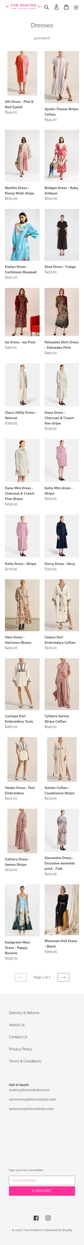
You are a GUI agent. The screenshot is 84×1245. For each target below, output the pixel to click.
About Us (17, 1025)
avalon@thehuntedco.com (29, 1090)
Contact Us (18, 1037)
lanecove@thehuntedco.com (31, 1109)
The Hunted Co (33, 1230)
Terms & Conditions (25, 1061)
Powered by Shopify (58, 1230)
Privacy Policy (20, 1049)
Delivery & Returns (24, 1013)
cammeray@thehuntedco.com (32, 1099)
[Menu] (76, 7)
